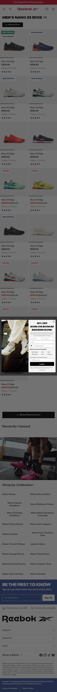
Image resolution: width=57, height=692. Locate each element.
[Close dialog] (53, 321)
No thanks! (42, 369)
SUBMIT (42, 364)
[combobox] (32, 345)
